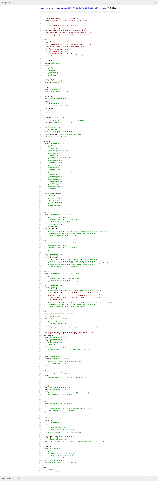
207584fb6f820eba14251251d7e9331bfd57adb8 (84, 8)
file (72, 12)
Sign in (154, 2)
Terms (19, 478)
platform (49, 8)
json (155, 478)
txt (151, 478)
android (41, 8)
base (65, 8)
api (105, 8)
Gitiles (10, 478)
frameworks (57, 8)
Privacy (14, 478)
